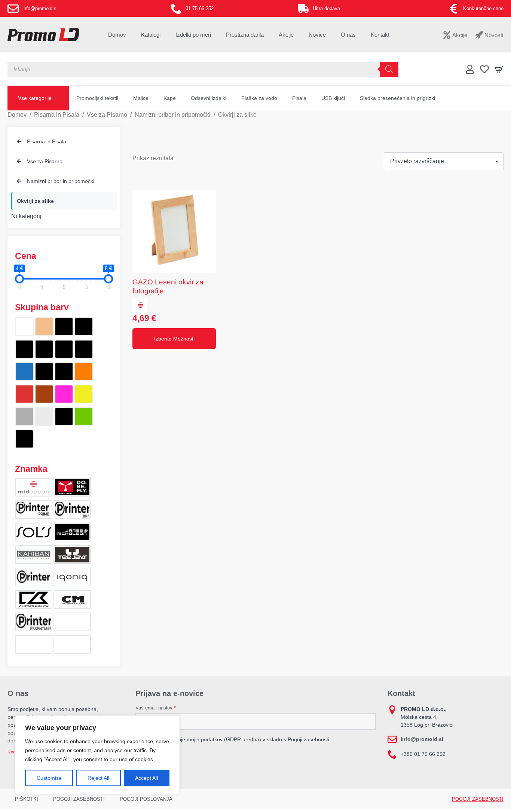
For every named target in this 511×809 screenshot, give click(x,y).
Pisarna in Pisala (56, 115)
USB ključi (333, 98)
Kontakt (380, 34)
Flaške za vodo (259, 98)
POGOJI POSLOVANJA (146, 799)
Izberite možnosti (174, 339)
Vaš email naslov (155, 707)
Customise (49, 778)
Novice (317, 34)
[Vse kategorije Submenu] (59, 98)
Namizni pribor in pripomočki (173, 115)
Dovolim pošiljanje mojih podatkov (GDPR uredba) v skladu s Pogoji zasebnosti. (237, 739)
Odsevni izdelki (208, 98)
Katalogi (150, 34)
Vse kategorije (35, 98)
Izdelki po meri (193, 34)
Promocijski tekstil (97, 98)
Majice (141, 98)
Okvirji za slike (35, 201)
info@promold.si (422, 739)
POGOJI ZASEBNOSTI (79, 799)
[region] (97, 754)
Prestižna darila (245, 34)
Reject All (98, 778)
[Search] (389, 69)
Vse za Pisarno (107, 115)
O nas (348, 34)
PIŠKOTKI (26, 799)
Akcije (286, 34)
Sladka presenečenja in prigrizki (397, 98)
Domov (117, 34)
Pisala (299, 98)
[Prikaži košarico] (499, 69)
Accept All (146, 778)
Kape (169, 98)
